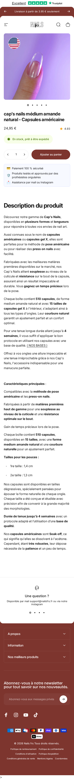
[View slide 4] (44, 612)
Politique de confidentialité (51, 749)
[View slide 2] (34, 612)
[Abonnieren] (63, 699)
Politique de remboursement (23, 749)
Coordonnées (61, 758)
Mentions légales (45, 758)
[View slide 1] (30, 612)
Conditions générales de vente (21, 758)
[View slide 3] (39, 612)
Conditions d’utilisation (25, 754)
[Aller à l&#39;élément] (28, 105)
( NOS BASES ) (37, 345)
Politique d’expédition (49, 754)
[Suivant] (69, 11)
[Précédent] (5, 11)
